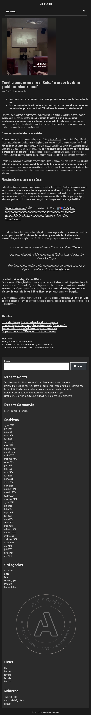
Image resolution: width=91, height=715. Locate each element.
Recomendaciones (10, 587)
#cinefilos (18, 215)
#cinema (9, 215)
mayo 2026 (8, 435)
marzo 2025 (8, 478)
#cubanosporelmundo (21, 211)
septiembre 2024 (10, 498)
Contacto (7, 678)
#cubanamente (39, 211)
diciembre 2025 (10, 448)
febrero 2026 (9, 442)
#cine (72, 208)
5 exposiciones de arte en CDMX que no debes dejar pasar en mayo (29, 331)
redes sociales (22, 341)
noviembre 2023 (10, 532)
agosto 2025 (9, 462)
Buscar (7, 361)
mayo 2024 (8, 512)
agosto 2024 (9, 502)
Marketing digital (10, 580)
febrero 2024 (9, 522)
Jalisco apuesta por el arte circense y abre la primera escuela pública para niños (34, 325)
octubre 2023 (9, 535)
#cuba (66, 208)
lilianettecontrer (62, 269)
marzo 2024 (8, 519)
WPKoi (56, 712)
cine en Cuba (12, 341)
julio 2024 (8, 505)
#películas (69, 211)
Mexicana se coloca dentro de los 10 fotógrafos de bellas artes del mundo (30, 347)
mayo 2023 (8, 552)
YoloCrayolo (50, 258)
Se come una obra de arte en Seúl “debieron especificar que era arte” (29, 328)
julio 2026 (8, 428)
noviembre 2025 (10, 452)
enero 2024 (8, 525)
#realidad (51, 211)
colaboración (8, 570)
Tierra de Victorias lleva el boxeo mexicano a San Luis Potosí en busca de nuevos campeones (37, 382)
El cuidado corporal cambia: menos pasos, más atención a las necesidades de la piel (33, 392)
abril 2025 (8, 475)
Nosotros (7, 681)
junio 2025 (8, 468)
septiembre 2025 (10, 458)
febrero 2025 (9, 482)
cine (6, 341)
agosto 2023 (9, 542)
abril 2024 (8, 515)
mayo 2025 (8, 472)
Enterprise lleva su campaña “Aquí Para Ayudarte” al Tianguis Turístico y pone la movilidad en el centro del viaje (43, 385)
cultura (6, 573)
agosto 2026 (9, 425)
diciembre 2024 (10, 488)
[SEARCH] (84, 11)
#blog (7, 211)
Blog (6, 668)
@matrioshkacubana (70, 187)
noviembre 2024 (10, 492)
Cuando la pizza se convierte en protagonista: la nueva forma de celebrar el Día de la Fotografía (38, 395)
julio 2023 (8, 545)
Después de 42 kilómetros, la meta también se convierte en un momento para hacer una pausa (37, 389)
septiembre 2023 (10, 539)
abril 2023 (8, 555)
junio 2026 (8, 431)
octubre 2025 (9, 455)
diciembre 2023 (10, 529)
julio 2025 (8, 465)
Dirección (7, 703)
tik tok (30, 341)
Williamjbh (76, 247)
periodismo (8, 338)
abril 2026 (8, 438)
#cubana (49, 215)
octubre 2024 (9, 495)
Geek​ (6, 577)
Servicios (7, 674)
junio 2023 (8, 549)
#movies (60, 211)
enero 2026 (8, 445)
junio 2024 (8, 509)
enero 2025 (8, 485)
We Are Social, (55, 139)
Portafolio (7, 671)
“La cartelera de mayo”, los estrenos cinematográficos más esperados (30, 322)
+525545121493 (10, 696)
